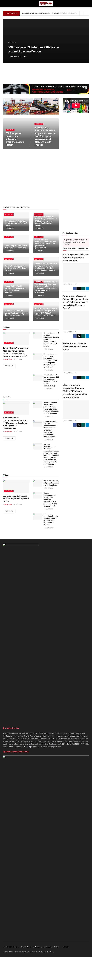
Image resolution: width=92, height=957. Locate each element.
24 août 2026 (49, 388)
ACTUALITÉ (12, 42)
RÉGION (56, 947)
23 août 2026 (49, 528)
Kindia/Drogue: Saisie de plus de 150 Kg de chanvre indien (75, 346)
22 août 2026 (49, 467)
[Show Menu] (4, 3)
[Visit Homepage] (45, 3)
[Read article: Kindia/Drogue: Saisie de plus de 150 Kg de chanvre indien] (76, 361)
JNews (10, 951)
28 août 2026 (11, 149)
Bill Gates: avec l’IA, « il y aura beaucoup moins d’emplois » (51, 483)
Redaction (13, 56)
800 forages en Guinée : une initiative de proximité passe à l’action (44, 13)
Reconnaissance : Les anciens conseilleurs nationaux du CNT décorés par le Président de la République (50, 360)
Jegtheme (49, 951)
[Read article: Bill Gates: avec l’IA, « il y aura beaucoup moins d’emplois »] (37, 483)
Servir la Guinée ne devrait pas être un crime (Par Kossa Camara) (15, 268)
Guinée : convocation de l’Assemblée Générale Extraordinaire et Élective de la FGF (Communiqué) (50, 499)
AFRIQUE (47, 947)
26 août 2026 (49, 349)
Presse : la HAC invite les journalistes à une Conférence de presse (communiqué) (16, 313)
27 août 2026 (10, 295)
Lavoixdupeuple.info (10, 947)
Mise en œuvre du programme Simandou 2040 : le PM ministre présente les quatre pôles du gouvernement (46, 243)
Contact (65, 947)
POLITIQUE (36, 947)
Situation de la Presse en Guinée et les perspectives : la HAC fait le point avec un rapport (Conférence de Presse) (44, 136)
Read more (10, 366)
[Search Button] (88, 3)
